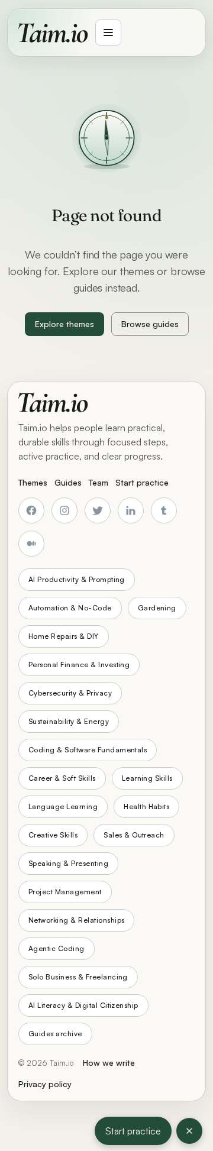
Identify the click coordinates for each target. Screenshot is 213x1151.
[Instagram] (64, 510)
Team (98, 482)
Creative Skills (53, 834)
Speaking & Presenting (68, 863)
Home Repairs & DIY (63, 636)
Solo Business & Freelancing (78, 976)
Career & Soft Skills (62, 778)
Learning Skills (147, 778)
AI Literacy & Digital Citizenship (83, 1005)
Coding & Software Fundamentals (87, 749)
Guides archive (55, 1033)
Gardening (157, 607)
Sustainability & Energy (68, 721)
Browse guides (150, 324)
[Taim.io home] (53, 32)
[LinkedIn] (131, 510)
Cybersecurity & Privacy (70, 692)
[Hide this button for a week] (189, 1131)
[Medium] (31, 544)
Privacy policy (45, 1084)
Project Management (65, 891)
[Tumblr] (164, 510)
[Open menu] (108, 33)
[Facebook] (31, 510)
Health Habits (146, 806)
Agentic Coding (56, 948)
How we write (109, 1063)
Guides (68, 482)
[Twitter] (98, 510)
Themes (32, 482)
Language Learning (63, 806)
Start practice (133, 1131)
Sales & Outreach (134, 834)
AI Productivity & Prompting (76, 579)
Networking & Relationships (76, 920)
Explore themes (64, 324)
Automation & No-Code (70, 607)
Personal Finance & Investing (79, 664)
